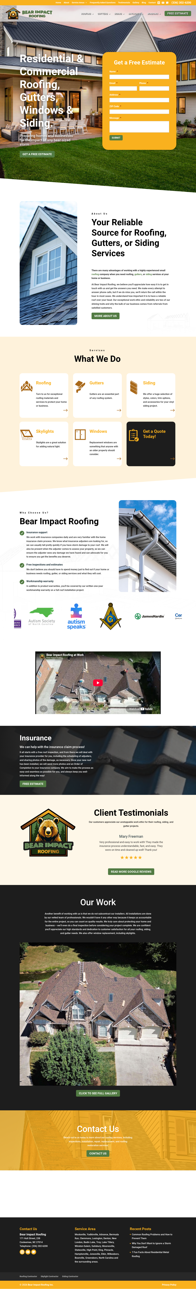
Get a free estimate (37, 154)
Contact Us (97, 1153)
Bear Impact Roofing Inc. (41, 1284)
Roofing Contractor (28, 1276)
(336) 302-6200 (181, 2)
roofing (95, 274)
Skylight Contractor (49, 1276)
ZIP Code (115, 106)
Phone (143, 83)
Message (115, 118)
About (66, 3)
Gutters (102, 14)
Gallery (136, 3)
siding (149, 274)
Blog (144, 3)
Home (58, 3)
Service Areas (78, 3)
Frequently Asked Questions (103, 3)
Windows (152, 14)
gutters (138, 274)
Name (113, 71)
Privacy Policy (169, 1284)
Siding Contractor (70, 1276)
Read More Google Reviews (131, 871)
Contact (152, 3)
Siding (118, 14)
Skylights (134, 14)
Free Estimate (33, 784)
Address (114, 94)
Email (113, 83)
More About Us (105, 316)
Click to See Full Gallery (98, 1093)
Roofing (86, 14)
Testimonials (124, 3)
